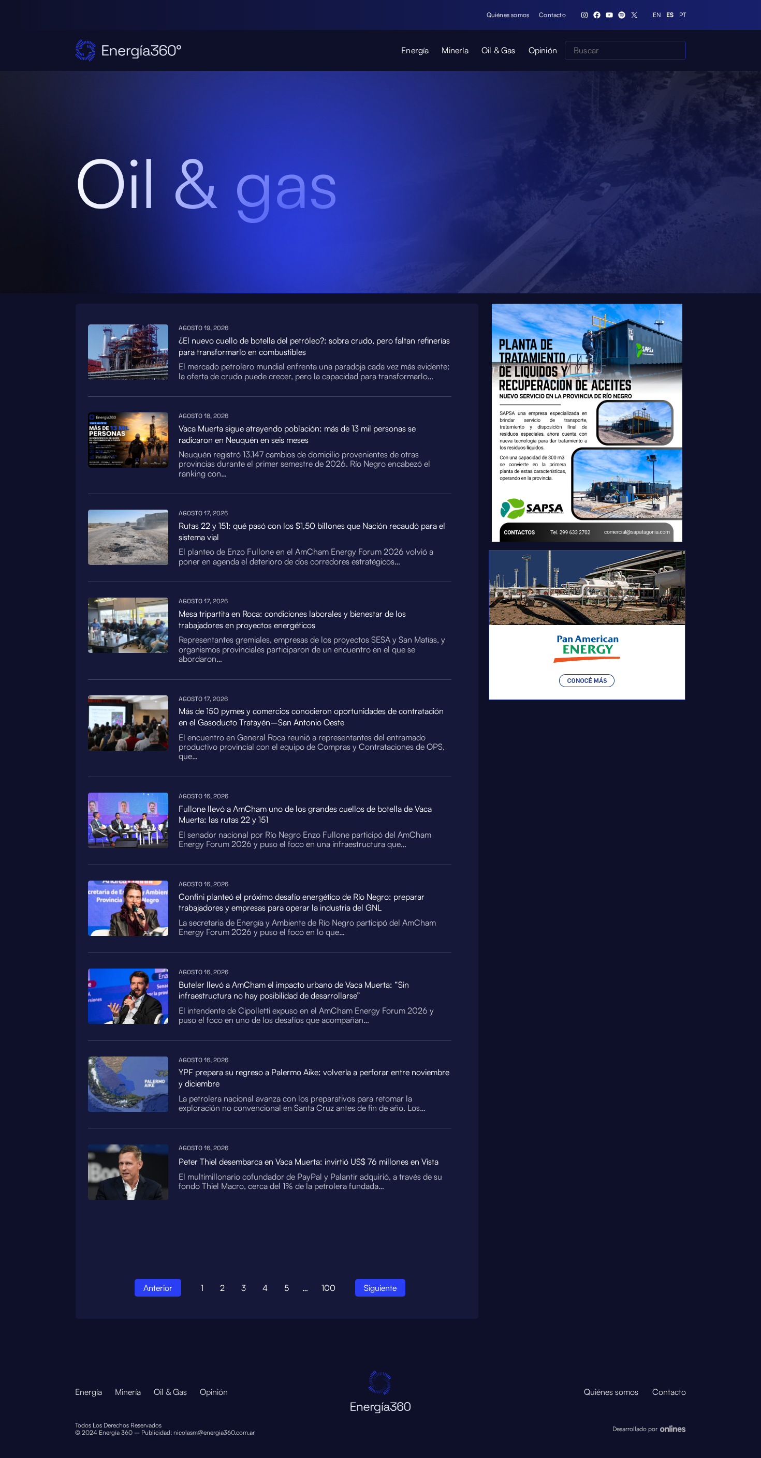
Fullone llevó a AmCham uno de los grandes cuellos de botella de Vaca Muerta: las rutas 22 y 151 (305, 814)
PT (682, 15)
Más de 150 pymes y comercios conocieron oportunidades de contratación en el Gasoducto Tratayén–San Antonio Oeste (311, 716)
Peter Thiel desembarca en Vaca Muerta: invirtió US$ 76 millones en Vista (308, 1161)
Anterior (157, 1288)
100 (328, 1288)
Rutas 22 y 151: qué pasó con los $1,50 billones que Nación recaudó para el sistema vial (312, 531)
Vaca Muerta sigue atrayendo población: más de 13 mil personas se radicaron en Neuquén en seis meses (297, 434)
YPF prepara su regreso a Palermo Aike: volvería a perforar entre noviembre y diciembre (314, 1078)
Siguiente (380, 1288)
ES (670, 15)
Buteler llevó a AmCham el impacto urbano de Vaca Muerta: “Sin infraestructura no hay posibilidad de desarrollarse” (294, 990)
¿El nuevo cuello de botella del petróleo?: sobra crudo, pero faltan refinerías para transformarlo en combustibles (314, 346)
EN (657, 15)
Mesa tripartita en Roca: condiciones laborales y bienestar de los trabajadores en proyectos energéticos (292, 619)
